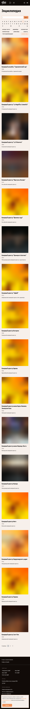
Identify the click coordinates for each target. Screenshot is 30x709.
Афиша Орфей (4, 672)
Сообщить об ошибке (5, 662)
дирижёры (15, 29)
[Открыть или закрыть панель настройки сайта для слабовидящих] (24, 2)
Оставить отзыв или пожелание (7, 659)
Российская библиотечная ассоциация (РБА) (10, 681)
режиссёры (16, 31)
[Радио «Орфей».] (10, 3)
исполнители (24, 29)
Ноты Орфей (17, 672)
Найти (25, 17)
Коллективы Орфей (5, 674)
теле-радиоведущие (7, 33)
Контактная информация (6, 693)
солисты (26, 31)
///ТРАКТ (3, 683)
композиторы (5, 31)
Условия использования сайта (7, 689)
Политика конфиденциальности (7, 691)
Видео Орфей (17, 670)
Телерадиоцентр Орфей (6, 670)
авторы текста (6, 29)
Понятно (7, 705)
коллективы (25, 33)
